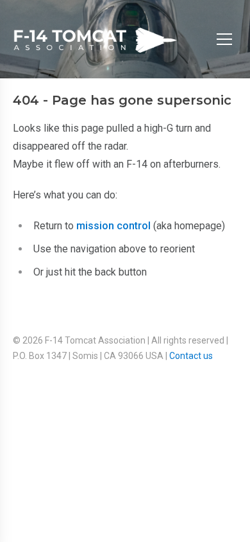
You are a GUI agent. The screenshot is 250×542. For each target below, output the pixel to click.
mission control (113, 226)
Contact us (191, 356)
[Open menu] (224, 39)
